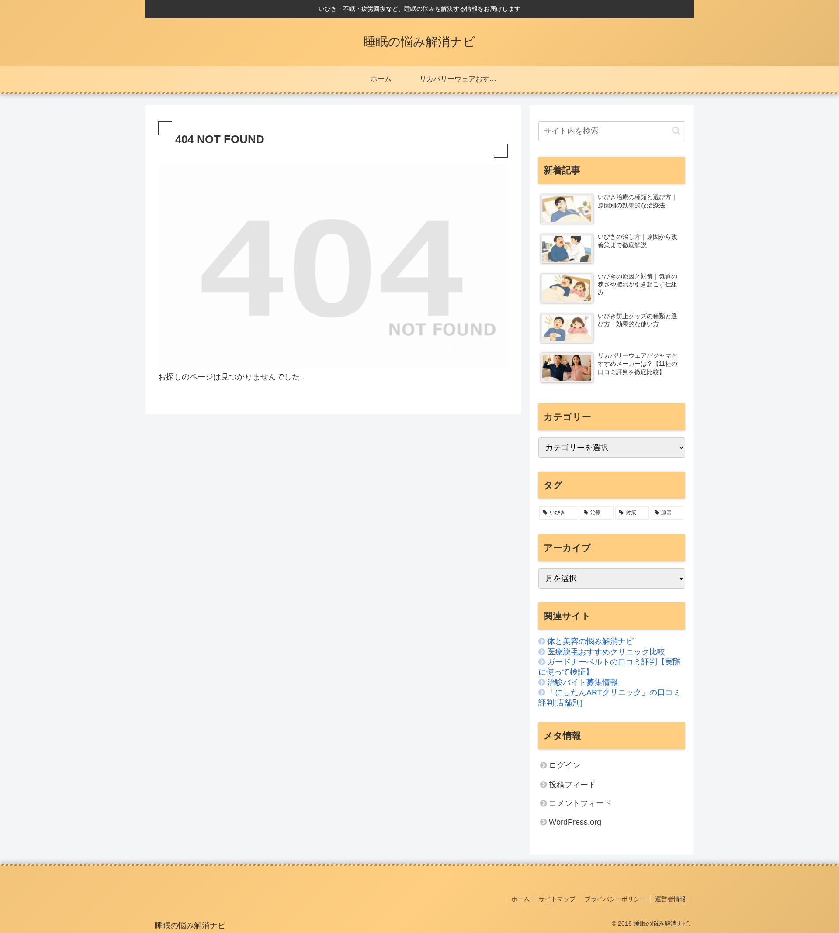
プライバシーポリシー (615, 898)
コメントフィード (580, 803)
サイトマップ (557, 898)
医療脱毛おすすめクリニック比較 (606, 651)
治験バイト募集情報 (582, 682)
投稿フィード (572, 784)
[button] (676, 131)
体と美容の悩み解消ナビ (590, 641)
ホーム (520, 898)
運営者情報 (670, 898)
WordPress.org (575, 822)
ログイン (564, 765)
